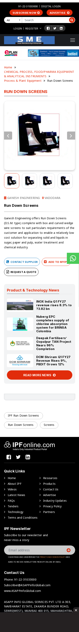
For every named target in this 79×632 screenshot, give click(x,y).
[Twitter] (54, 28)
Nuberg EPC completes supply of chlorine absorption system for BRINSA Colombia (52, 324)
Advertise (58, 12)
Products (49, 484)
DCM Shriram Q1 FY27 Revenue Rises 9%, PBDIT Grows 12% (53, 360)
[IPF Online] (29, 40)
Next (71, 136)
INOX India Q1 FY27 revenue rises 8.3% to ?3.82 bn (54, 305)
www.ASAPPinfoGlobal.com (22, 591)
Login (18, 28)
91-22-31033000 (28, 6)
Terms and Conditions (23, 517)
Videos (12, 489)
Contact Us (51, 489)
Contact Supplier (24, 262)
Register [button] (31, 28)
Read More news (37, 375)
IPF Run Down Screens (23, 415)
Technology (15, 512)
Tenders (13, 506)
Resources (50, 478)
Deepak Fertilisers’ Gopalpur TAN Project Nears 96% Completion (53, 343)
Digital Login (51, 6)
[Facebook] (48, 28)
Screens (49, 425)
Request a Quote (23, 272)
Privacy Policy (52, 506)
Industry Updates (55, 500)
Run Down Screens (21, 425)
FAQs (11, 500)
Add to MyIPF (58, 262)
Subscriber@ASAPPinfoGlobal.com (27, 585)
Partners (49, 512)
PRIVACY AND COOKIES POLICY (52, 557)
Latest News (16, 495)
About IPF (14, 484)
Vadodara (52, 198)
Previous (8, 136)
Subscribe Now (24, 12)
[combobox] (14, 20)
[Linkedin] (61, 28)
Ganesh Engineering (23, 198)
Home (8, 67)
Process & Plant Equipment (23, 81)
